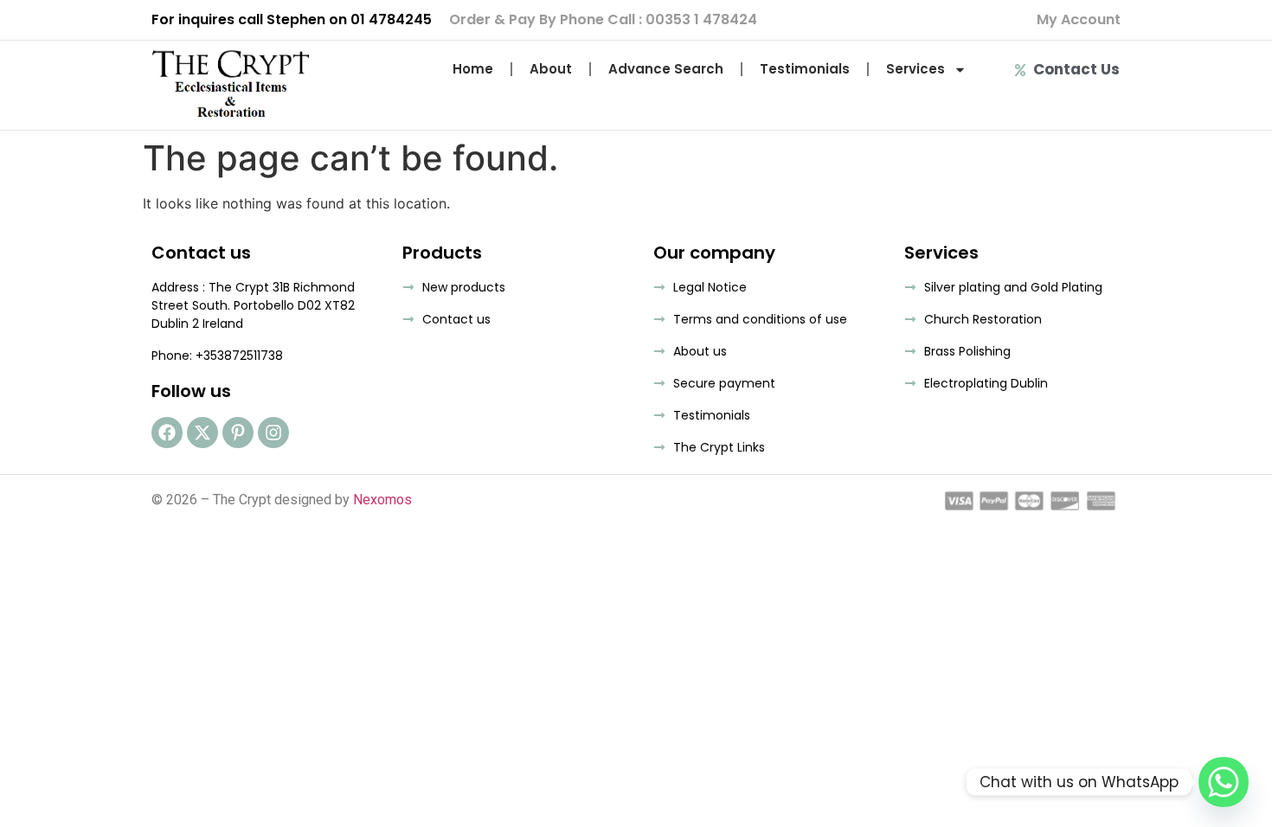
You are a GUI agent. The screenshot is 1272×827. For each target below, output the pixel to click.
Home (473, 69)
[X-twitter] (202, 432)
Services (915, 69)
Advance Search (665, 69)
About (551, 69)
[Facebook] (167, 432)
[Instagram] (273, 432)
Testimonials (805, 69)
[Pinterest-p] (238, 432)
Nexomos (382, 499)
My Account (1079, 19)
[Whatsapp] (1223, 782)
